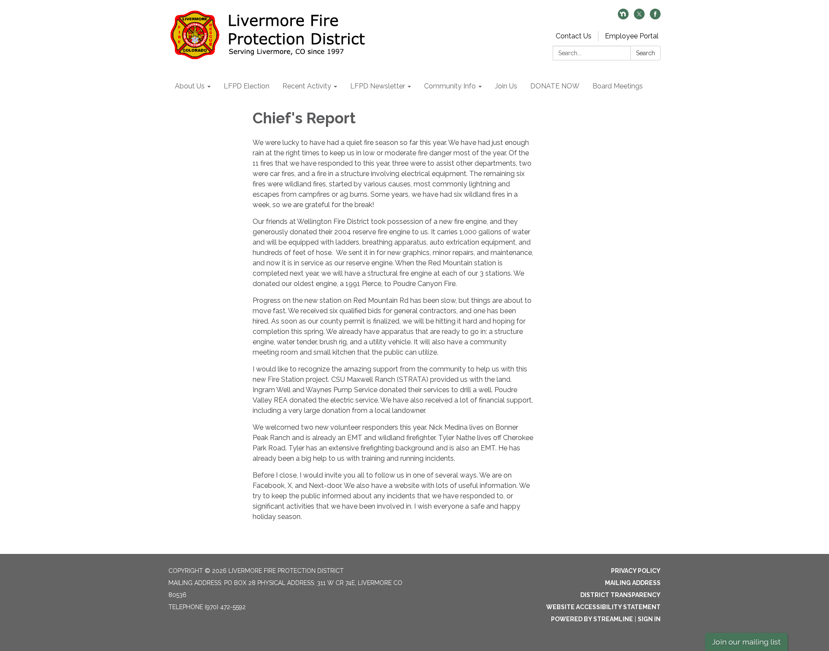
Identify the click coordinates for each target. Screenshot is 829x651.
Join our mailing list (746, 641)
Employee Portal (631, 36)
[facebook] (655, 17)
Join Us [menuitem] (506, 86)
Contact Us (574, 36)
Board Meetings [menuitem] (617, 86)
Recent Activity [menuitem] (306, 86)
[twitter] (639, 17)
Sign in (649, 619)
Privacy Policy (636, 570)
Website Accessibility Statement (603, 607)
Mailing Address (633, 582)
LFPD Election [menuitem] (246, 86)
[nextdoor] (623, 17)
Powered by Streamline (592, 619)
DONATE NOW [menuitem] (554, 86)
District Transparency (620, 594)
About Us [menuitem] (190, 86)
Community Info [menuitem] (450, 86)
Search (645, 53)
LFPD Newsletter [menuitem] (377, 86)
